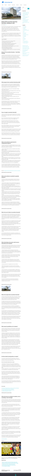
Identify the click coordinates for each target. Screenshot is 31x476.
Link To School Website (4, 438)
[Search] (28, 8)
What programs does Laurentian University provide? (7, 41)
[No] (30, 474)
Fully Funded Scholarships (26, 30)
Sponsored (24, 38)
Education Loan (25, 29)
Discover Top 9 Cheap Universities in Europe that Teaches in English (10, 463)
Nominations (24, 33)
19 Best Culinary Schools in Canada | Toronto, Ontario (8, 464)
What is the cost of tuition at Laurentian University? (7, 45)
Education (24, 28)
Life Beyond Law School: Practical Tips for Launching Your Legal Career (12, 170)
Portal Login (24, 35)
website (10, 458)
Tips (23, 40)
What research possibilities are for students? (7, 47)
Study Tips (6, 20)
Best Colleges (24, 26)
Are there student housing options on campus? (7, 48)
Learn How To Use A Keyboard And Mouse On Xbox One (25, 22)
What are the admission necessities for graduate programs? (8, 44)
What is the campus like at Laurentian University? (7, 46)
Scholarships (24, 36)
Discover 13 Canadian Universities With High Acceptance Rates (9, 462)
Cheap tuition (24, 27)
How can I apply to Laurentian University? (6, 42)
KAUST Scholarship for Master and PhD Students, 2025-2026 (25, 15)
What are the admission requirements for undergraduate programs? (9, 43)
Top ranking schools (25, 41)
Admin (6, 24)
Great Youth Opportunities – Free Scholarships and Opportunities (25, 17)
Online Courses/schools (25, 34)
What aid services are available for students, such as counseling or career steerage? (11, 49)
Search (23, 7)
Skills (23, 37)
